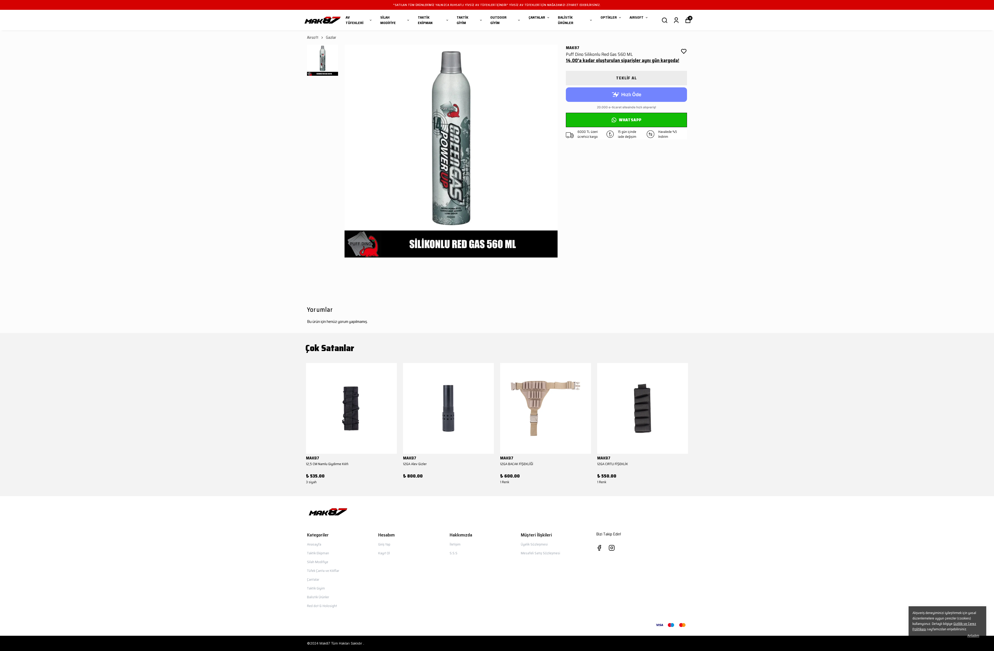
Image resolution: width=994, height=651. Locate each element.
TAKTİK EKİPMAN (425, 20)
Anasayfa (314, 544)
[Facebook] (599, 548)
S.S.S (453, 553)
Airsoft (312, 38)
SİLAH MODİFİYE (388, 20)
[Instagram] (612, 548)
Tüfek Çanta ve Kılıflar (323, 570)
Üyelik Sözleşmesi (534, 544)
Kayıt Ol (384, 553)
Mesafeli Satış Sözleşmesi (540, 553)
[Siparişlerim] (676, 20)
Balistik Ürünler (318, 597)
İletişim (455, 544)
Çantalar (313, 579)
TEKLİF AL (626, 78)
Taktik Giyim (316, 588)
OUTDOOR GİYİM (498, 20)
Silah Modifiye (317, 562)
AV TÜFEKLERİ (354, 20)
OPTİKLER (609, 17)
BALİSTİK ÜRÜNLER (565, 20)
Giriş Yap (384, 544)
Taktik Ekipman (318, 553)
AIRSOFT (637, 17)
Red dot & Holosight (322, 606)
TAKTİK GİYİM (462, 20)
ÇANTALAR (537, 17)
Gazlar (331, 38)
